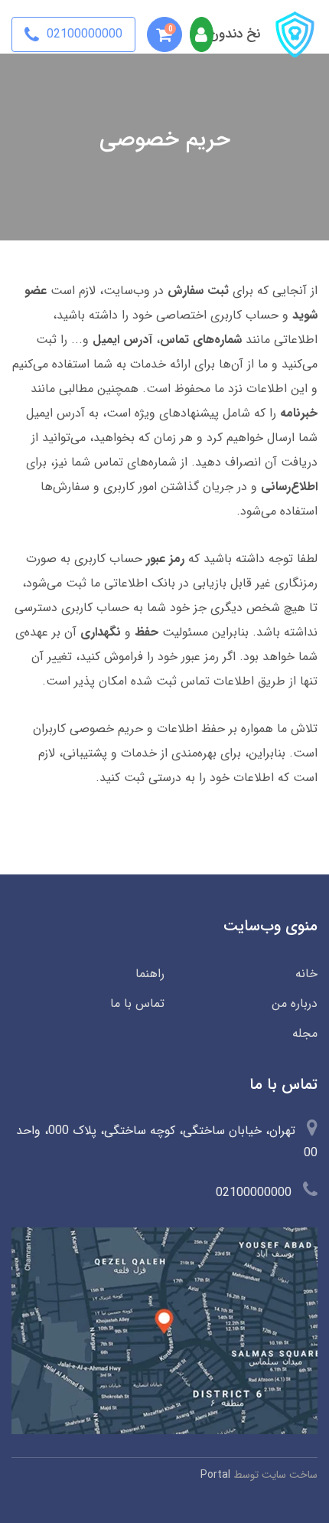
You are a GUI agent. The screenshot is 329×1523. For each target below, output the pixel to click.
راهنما (149, 973)
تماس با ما (137, 1003)
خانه (306, 973)
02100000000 (82, 34)
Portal (215, 1474)
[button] (164, 34)
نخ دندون (234, 34)
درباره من (295, 1003)
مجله (305, 1033)
